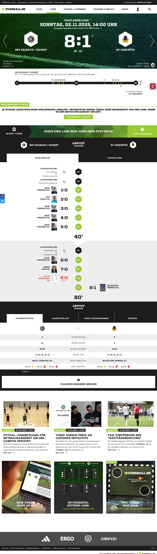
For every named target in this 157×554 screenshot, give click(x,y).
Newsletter (69, 2)
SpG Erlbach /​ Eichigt (31, 50)
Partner (50, 2)
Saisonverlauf (60, 318)
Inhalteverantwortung (59, 548)
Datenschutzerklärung (17, 548)
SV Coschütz (125, 50)
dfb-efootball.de (22, 2)
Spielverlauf (42, 158)
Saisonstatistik (25, 318)
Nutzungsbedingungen (32, 548)
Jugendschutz (46, 548)
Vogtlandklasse (76, 20)
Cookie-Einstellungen (73, 548)
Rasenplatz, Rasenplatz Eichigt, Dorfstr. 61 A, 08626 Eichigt (76, 28)
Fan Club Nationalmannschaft (37, 2)
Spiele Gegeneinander (96, 318)
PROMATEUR (6, 2)
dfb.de (14, 2)
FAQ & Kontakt (59, 2)
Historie (132, 318)
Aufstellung (114, 158)
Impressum (5, 548)
